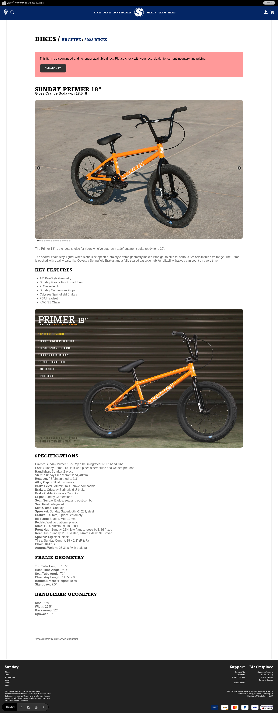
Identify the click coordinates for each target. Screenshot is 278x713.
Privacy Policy (267, 677)
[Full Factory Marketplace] (3, 2)
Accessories (122, 12)
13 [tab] (65, 241)
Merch (152, 12)
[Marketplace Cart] (272, 12)
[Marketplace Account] (265, 12)
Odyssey (241, 694)
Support (269, 3)
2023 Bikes (95, 39)
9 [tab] (56, 241)
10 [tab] (58, 241)
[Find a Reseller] (5, 12)
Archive (71, 39)
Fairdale (257, 694)
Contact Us (240, 672)
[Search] (12, 12)
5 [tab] (47, 241)
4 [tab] (45, 241)
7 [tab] (51, 241)
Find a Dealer (53, 68)
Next (239, 168)
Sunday (12, 667)
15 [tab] (70, 241)
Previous (39, 168)
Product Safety (238, 677)
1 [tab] (38, 241)
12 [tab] (63, 241)
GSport (269, 694)
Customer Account (265, 672)
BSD (271, 696)
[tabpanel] (139, 169)
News (172, 12)
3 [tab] (42, 241)
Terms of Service (266, 680)
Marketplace (261, 667)
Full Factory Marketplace (237, 691)
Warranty (241, 675)
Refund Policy (267, 675)
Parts (107, 12)
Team (162, 12)
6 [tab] (49, 241)
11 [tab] (60, 241)
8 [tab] (54, 241)
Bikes (98, 12)
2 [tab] (40, 241)
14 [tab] (67, 241)
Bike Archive (239, 683)
